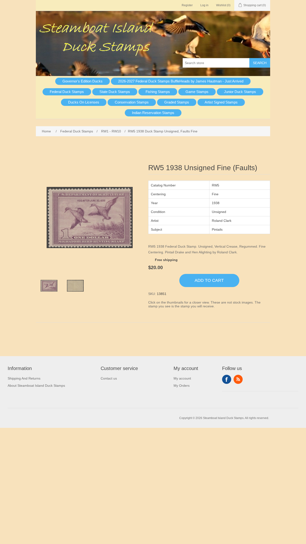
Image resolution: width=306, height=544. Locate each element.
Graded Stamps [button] (176, 102)
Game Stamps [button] (197, 92)
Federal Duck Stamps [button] (67, 92)
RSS (238, 379)
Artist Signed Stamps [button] (221, 102)
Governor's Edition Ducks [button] (82, 81)
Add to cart (209, 280)
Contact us (109, 378)
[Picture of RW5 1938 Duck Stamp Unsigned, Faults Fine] (49, 286)
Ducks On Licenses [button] (83, 102)
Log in (204, 5)
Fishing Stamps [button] (158, 92)
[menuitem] (82, 81)
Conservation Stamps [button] (132, 102)
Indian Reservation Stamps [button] (153, 113)
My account (182, 378)
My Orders (182, 385)
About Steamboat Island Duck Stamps (36, 385)
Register (187, 5)
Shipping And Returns (24, 378)
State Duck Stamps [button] (114, 92)
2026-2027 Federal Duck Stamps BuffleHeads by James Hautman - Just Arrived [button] (180, 81)
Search (260, 63)
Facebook (226, 379)
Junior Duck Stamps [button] (240, 92)
